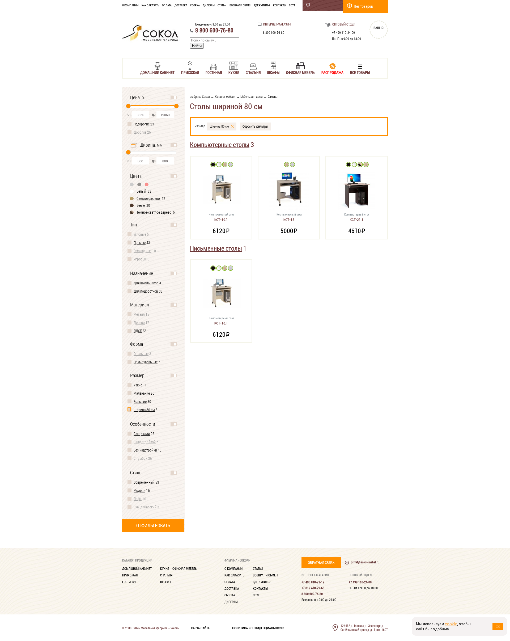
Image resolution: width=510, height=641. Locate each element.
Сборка (195, 5)
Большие (140, 401)
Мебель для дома (251, 96)
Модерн (139, 490)
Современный (144, 482)
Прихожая (190, 72)
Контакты (279, 5)
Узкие (138, 384)
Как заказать (150, 5)
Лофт (138, 498)
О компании (130, 5)
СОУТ (292, 5)
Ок (498, 626)
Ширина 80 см (144, 409)
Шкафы (273, 72)
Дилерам (209, 5)
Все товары (360, 72)
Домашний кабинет (157, 72)
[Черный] (139, 184)
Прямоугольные (146, 361)
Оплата (167, 5)
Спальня (253, 72)
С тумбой (140, 458)
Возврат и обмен (240, 5)
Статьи (222, 5)
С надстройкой (145, 441)
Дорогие (140, 132)
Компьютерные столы (219, 144)
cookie (451, 623)
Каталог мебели (225, 96)
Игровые (140, 259)
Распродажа (332, 72)
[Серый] (132, 184)
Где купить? (262, 5)
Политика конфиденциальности (258, 628)
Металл (139, 314)
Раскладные (142, 250)
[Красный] (147, 184)
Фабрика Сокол (200, 96)
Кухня (233, 72)
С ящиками (142, 433)
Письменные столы (216, 248)
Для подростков (146, 291)
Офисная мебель (300, 72)
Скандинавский (145, 506)
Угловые (140, 234)
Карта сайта (200, 628)
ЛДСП (138, 330)
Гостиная (214, 72)
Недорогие (142, 123)
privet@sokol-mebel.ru (365, 562)
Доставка (181, 5)
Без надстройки (145, 450)
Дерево (139, 322)
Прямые (140, 242)
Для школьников (146, 282)
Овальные (141, 353)
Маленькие (142, 393)
